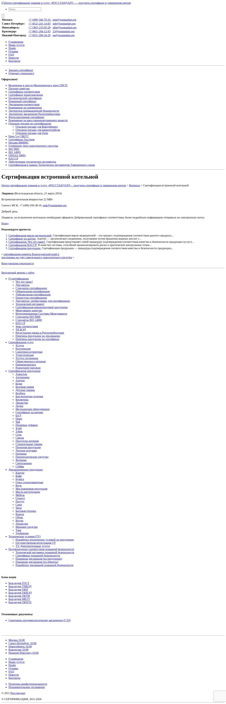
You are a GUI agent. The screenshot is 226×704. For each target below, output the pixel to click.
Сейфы (20, 466)
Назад (4, 223)
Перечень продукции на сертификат (37, 339)
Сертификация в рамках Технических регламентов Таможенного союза (51, 164)
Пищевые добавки (27, 425)
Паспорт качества (19, 88)
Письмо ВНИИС (18, 142)
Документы (22, 284)
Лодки (19, 405)
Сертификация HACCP (22, 245)
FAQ (11, 54)
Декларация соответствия (23, 104)
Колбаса (20, 393)
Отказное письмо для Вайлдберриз (37, 126)
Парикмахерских (26, 364)
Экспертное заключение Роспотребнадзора (34, 113)
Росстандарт (17, 693)
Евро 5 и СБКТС (18, 136)
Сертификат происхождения (25, 94)
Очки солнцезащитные (29, 482)
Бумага (20, 479)
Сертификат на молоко (29, 412)
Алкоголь (21, 374)
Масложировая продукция (31, 488)
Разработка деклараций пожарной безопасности (44, 565)
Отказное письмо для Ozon (32, 133)
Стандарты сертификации (31, 288)
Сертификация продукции (24, 248)
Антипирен (22, 377)
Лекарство (22, 402)
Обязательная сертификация (33, 291)
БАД (18, 415)
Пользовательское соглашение (26, 687)
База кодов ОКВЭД (20, 592)
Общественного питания (31, 361)
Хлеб (19, 428)
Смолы (20, 437)
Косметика (22, 399)
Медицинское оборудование (33, 409)
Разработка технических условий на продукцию (45, 539)
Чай (18, 421)
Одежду (20, 498)
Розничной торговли (28, 367)
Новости (13, 57)
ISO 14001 (14, 152)
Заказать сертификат (20, 70)
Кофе (19, 475)
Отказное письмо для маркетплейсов (38, 129)
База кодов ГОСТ (18, 583)
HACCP (13, 158)
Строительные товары (29, 444)
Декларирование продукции (25, 469)
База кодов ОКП (18, 589)
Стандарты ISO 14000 (29, 319)
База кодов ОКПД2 (19, 602)
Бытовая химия (25, 386)
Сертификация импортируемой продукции (42, 307)
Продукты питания (27, 440)
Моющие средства (27, 526)
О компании (15, 41)
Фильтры (21, 460)
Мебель (20, 495)
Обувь (19, 517)
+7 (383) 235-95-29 (39, 27)
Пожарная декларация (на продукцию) (39, 558)
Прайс (12, 48)
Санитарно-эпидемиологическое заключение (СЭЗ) (39, 620)
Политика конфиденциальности (27, 683)
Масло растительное (28, 491)
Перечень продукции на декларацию (38, 335)
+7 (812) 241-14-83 (39, 23)
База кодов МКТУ (19, 599)
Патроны (21, 453)
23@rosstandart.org (64, 31)
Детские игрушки (26, 450)
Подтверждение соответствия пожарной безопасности (41, 549)
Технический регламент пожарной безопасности (45, 552)
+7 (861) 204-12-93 (39, 31)
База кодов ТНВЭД (19, 586)
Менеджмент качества (29, 310)
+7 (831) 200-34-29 (39, 35)
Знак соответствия (27, 326)
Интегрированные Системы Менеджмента (41, 313)
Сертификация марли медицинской (30, 235)
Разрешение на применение (25, 107)
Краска (20, 514)
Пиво (19, 418)
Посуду (20, 501)
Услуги (20, 345)
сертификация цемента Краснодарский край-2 (31, 254)
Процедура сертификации (31, 297)
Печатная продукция (28, 447)
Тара (18, 530)
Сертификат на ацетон (22, 238)
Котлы (19, 520)
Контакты (14, 60)
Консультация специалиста (17, 263)
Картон (20, 472)
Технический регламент (30, 304)
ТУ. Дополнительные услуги (33, 545)
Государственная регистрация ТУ (36, 542)
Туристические (25, 355)
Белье (19, 383)
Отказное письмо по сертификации (29, 123)
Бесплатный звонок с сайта (17, 272)
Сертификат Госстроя (21, 139)
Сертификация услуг (21, 342)
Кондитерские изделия (29, 396)
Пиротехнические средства (32, 456)
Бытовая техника (26, 510)
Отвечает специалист (21, 73)
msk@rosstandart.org (64, 19)
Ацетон (20, 380)
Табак (19, 431)
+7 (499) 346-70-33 (40, 19)
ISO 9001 (13, 148)
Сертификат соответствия (24, 91)
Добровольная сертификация (33, 294)
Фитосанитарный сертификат (26, 117)
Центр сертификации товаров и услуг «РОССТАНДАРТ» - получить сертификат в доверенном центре (63, 185)
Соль (19, 434)
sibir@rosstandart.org (64, 27)
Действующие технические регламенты (32, 161)
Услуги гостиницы (27, 358)
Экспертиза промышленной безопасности (33, 110)
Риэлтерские (23, 348)
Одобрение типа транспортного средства (33, 145)
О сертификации (18, 278)
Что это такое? (24, 281)
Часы (19, 507)
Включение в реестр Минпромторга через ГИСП (37, 85)
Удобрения (22, 533)
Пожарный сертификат (22, 101)
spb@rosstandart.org (64, 23)
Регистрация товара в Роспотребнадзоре (40, 332)
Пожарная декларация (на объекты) (37, 561)
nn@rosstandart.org (64, 35)
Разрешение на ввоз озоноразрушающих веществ (38, 120)
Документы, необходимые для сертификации (43, 300)
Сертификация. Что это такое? (27, 241)
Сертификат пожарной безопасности (38, 555)
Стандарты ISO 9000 (28, 316)
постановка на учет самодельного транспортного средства (36, 257)
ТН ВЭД (21, 329)
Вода (19, 485)
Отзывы (13, 51)
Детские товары (25, 390)
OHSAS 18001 (17, 155)
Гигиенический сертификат (25, 98)
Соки (19, 504)
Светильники (24, 463)
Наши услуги (16, 45)
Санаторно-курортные (29, 351)
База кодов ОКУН (19, 595)
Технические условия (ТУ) (24, 536)
